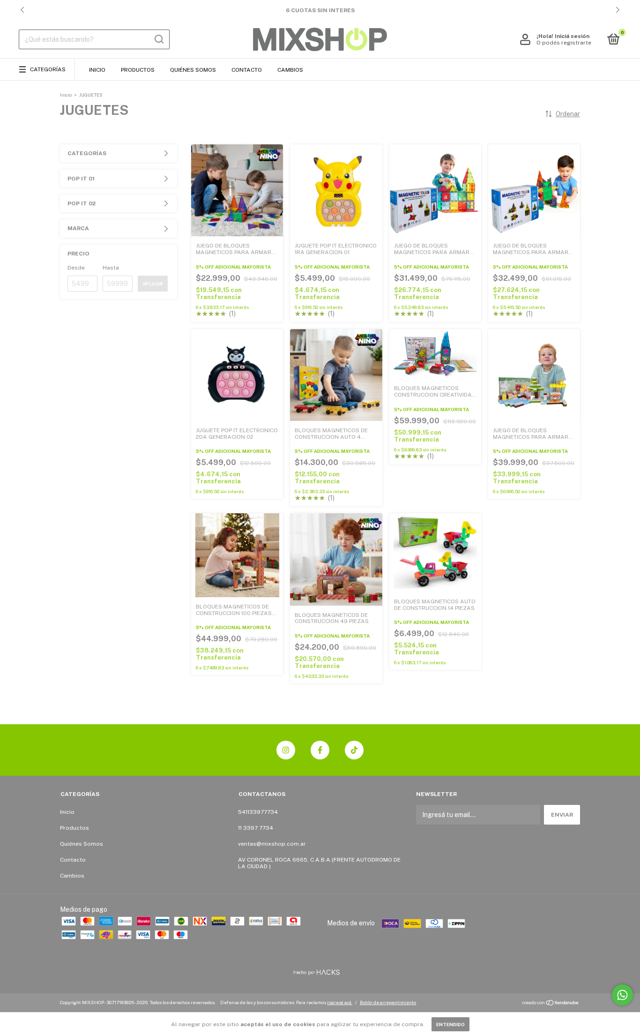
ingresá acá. (339, 1002)
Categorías (48, 69)
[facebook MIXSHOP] (320, 750)
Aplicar (152, 283)
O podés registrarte (563, 42)
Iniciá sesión (572, 36)
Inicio (97, 70)
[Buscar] (158, 39)
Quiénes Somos (193, 70)
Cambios (290, 70)
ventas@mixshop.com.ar (272, 844)
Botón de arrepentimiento (388, 1002)
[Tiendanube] (550, 1003)
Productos (138, 70)
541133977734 (258, 812)
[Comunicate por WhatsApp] (622, 995)
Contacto (246, 70)
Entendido (450, 1024)
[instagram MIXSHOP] (285, 750)
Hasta (111, 267)
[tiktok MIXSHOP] (354, 750)
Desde (76, 267)
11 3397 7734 (255, 828)
